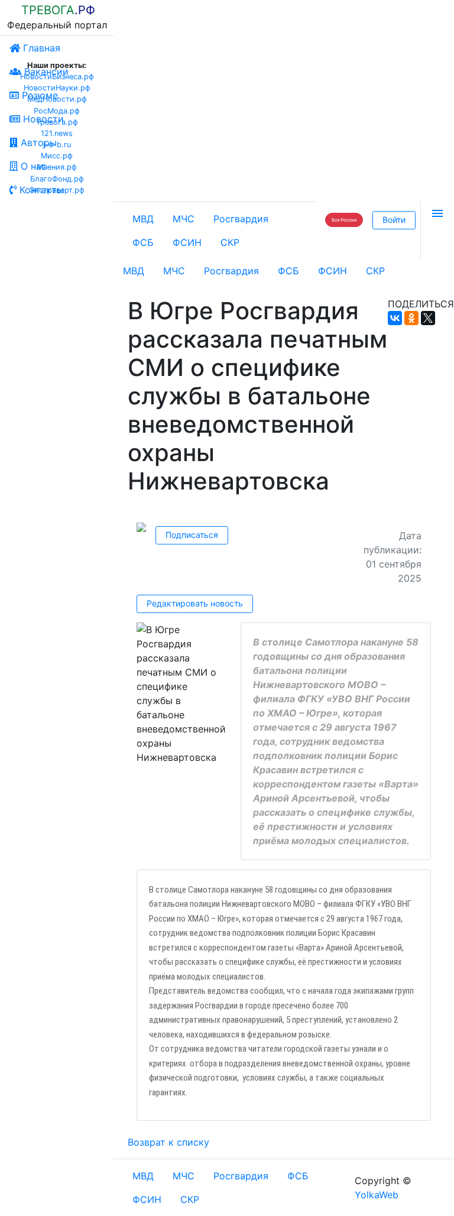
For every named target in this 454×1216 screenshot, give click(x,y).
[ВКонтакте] (395, 318)
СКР (229, 242)
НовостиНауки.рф (57, 87)
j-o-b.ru (57, 144)
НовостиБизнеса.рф (57, 76)
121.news (57, 133)
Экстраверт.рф (57, 190)
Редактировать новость (195, 603)
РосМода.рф (57, 110)
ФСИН (187, 242)
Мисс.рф (57, 155)
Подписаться (192, 535)
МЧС (183, 219)
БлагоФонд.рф (57, 178)
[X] (428, 318)
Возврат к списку (168, 1142)
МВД (143, 219)
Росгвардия (240, 219)
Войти (394, 220)
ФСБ (143, 242)
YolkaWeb (376, 1195)
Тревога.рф (57, 122)
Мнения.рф (57, 167)
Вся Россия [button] (344, 220)
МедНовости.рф (57, 99)
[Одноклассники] (411, 318)
